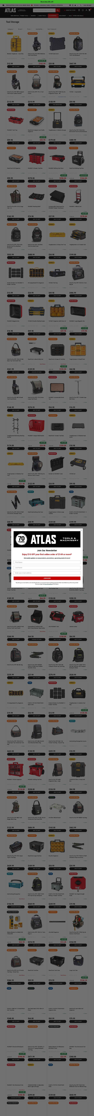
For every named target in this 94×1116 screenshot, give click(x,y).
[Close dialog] (81, 530)
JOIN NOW (47, 578)
